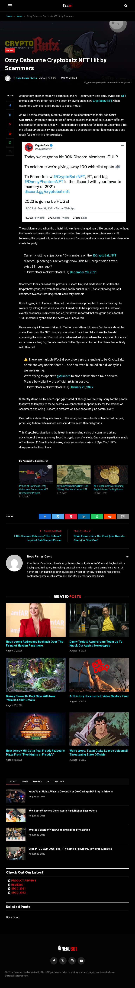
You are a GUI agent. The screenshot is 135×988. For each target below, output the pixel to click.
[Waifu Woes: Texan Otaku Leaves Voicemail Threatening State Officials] (99, 729)
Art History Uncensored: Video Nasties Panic (99, 696)
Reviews (59, 781)
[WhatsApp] (10, 142)
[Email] (10, 152)
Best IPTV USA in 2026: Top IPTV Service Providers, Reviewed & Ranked (70, 848)
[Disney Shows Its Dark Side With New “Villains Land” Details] (36, 675)
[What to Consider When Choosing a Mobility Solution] (15, 834)
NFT (123, 96)
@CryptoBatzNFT (104, 255)
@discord (63, 376)
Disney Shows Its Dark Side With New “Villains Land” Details (30, 698)
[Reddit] (10, 133)
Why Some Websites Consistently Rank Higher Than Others (63, 810)
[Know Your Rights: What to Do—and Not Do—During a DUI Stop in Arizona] (15, 796)
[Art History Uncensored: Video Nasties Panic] (99, 675)
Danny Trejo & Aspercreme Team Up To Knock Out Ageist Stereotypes (95, 643)
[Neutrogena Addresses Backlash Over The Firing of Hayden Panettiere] (36, 620)
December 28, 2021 (83, 272)
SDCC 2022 (18, 892)
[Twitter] (10, 115)
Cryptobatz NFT (102, 100)
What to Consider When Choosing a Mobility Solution (59, 829)
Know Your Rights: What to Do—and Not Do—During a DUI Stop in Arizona (71, 791)
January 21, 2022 (81, 387)
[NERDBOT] (68, 5)
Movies (37, 781)
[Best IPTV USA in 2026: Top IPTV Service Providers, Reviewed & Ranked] (15, 853)
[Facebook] (10, 106)
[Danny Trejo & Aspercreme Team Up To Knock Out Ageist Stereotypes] (99, 620)
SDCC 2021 (18, 888)
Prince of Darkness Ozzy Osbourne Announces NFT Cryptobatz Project (33, 489)
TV (48, 781)
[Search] (125, 6)
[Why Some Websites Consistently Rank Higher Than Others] (15, 815)
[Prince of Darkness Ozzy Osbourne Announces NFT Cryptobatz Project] (36, 474)
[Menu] (10, 6)
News (10, 50)
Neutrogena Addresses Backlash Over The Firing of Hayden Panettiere (34, 643)
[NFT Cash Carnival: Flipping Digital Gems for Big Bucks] (111, 474)
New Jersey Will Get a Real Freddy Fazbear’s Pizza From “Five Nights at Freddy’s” (35, 752)
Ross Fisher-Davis (26, 78)
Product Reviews (23, 880)
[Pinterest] (10, 124)
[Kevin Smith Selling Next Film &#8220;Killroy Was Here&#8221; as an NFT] (74, 474)
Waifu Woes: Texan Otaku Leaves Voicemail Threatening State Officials (98, 752)
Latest (13, 781)
